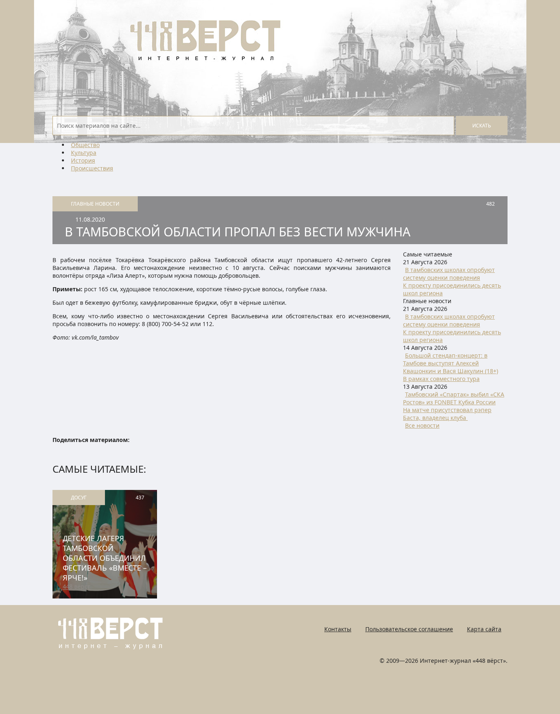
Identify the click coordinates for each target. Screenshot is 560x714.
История (83, 160)
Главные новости (95, 203)
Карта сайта (484, 629)
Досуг (79, 497)
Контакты (337, 629)
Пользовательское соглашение (409, 629)
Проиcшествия (92, 168)
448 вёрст (76, 586)
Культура (83, 152)
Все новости (422, 425)
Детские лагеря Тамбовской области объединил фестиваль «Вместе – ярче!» (105, 558)
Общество (85, 145)
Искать (481, 125)
